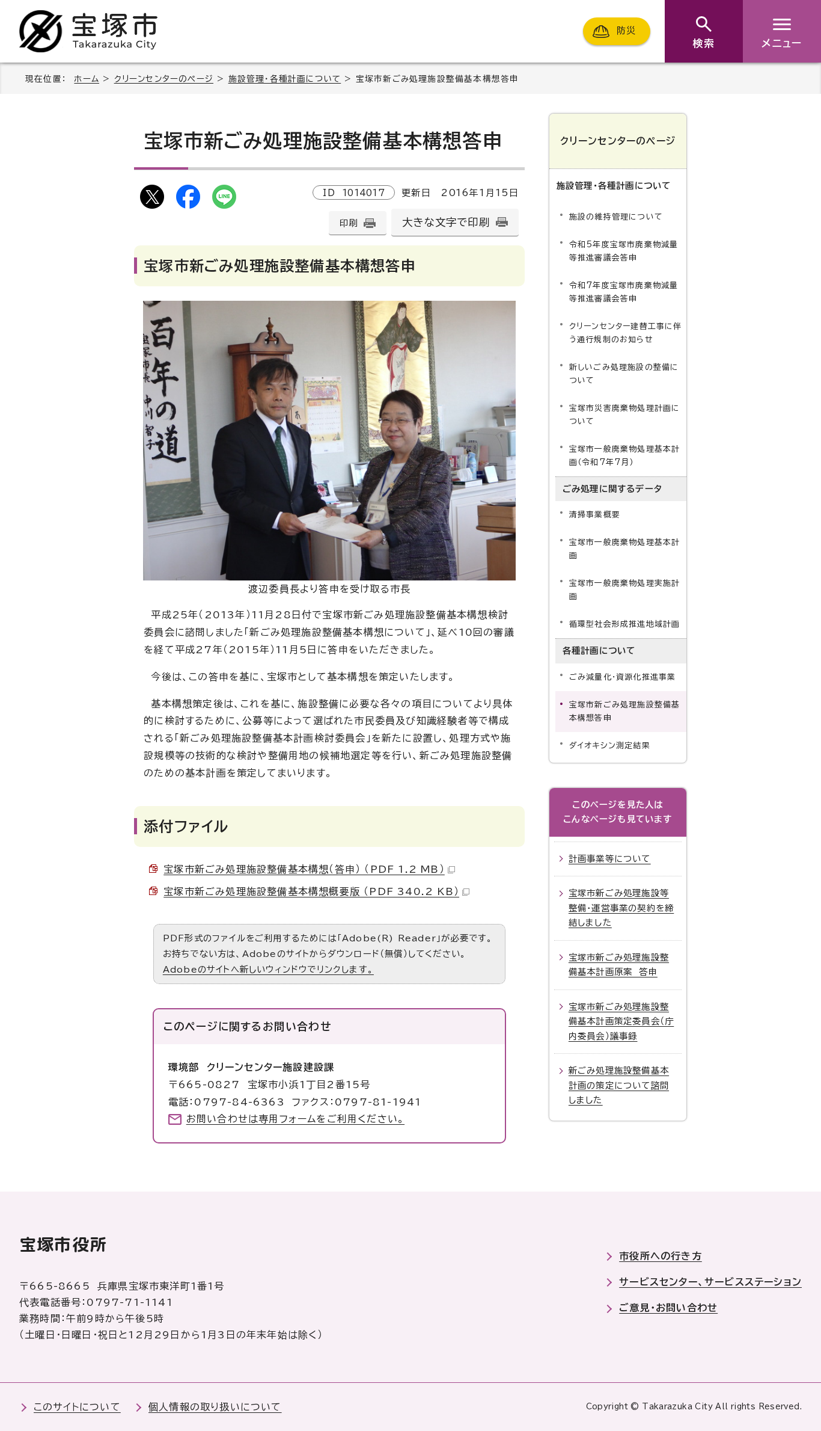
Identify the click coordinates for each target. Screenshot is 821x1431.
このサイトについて (77, 1407)
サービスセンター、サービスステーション (710, 1282)
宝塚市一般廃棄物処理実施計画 (624, 589)
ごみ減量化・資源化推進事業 (622, 677)
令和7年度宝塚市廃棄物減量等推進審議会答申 (624, 292)
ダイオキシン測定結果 (609, 745)
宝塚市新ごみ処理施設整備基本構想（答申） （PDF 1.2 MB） (304, 869)
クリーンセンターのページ (163, 79)
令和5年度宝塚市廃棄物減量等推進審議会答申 (624, 251)
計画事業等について (610, 858)
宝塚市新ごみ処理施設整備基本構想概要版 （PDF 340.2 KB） (311, 891)
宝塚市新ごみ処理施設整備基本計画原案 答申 (619, 964)
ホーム (86, 79)
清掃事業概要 (594, 515)
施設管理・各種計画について (284, 79)
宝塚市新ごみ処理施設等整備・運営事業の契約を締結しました (621, 907)
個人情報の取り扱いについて (215, 1407)
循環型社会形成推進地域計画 (624, 624)
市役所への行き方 (660, 1256)
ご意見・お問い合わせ (668, 1308)
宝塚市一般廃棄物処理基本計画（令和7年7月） (624, 455)
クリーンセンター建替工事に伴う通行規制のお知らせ (625, 332)
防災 (626, 30)
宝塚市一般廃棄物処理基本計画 (624, 548)
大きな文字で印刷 (446, 222)
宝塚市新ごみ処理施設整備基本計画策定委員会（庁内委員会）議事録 (621, 1021)
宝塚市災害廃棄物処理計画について (624, 414)
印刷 (349, 222)
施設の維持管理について (616, 217)
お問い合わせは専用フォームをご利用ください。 (295, 1119)
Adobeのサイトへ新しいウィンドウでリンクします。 (268, 969)
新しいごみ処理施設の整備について (624, 373)
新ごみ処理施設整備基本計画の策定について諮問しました (619, 1085)
